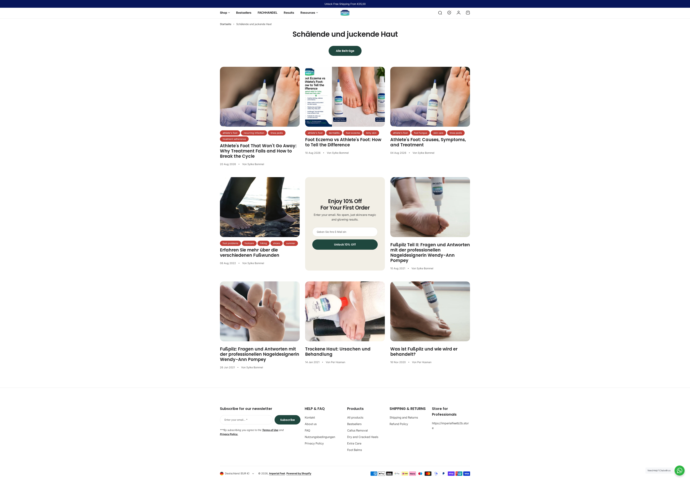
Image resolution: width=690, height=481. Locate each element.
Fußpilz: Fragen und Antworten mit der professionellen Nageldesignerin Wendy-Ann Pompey (259, 354)
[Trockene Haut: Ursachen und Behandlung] (345, 311)
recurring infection (254, 132)
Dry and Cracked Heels (362, 437)
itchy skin (371, 132)
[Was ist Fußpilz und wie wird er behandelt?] (430, 311)
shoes (276, 243)
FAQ (307, 430)
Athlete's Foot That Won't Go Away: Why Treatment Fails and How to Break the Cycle (258, 151)
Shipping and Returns (404, 417)
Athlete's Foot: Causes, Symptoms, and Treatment (428, 142)
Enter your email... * (235, 419)
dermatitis (334, 132)
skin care (438, 132)
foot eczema (353, 132)
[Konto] (459, 13)
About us (311, 424)
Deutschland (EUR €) (237, 473)
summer (290, 243)
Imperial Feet (277, 473)
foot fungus (420, 132)
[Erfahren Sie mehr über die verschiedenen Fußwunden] (260, 207)
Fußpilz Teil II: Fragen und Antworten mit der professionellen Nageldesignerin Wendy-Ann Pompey (430, 252)
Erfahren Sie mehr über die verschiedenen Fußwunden (249, 252)
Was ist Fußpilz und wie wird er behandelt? (423, 351)
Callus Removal (357, 430)
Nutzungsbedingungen (320, 437)
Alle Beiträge (345, 51)
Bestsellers (354, 424)
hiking (263, 243)
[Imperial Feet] (345, 13)
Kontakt (310, 417)
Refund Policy (399, 424)
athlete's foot (230, 132)
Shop (223, 12)
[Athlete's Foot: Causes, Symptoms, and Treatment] (430, 97)
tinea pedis (277, 132)
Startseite (225, 24)
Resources (307, 12)
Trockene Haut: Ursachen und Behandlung (338, 351)
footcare (249, 243)
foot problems (230, 243)
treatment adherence (234, 139)
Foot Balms (354, 450)
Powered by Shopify (298, 473)
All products (355, 417)
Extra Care (354, 443)
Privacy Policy (314, 443)
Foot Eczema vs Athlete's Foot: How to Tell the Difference (343, 142)
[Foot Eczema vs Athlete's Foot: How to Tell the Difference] (345, 97)
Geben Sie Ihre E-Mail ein (331, 231)
